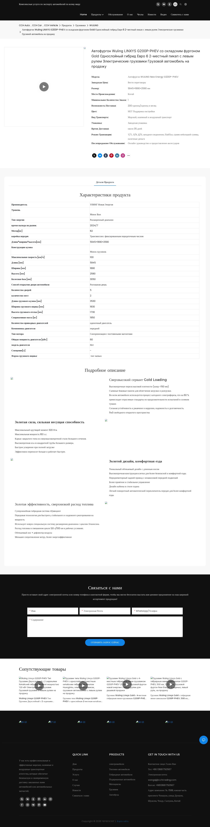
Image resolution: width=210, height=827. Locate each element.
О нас (75, 780)
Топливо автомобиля (119, 769)
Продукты (67, 25)
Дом (74, 764)
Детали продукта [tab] (105, 182)
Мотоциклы (115, 784)
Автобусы (114, 794)
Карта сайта (122, 821)
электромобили (116, 764)
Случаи (76, 785)
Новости (76, 790)
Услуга (75, 774)
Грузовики (80, 25)
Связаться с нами (80, 795)
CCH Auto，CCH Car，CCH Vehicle (38, 25)
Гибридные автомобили (120, 774)
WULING (93, 25)
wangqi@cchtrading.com (162, 780)
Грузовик (113, 789)
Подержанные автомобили (122, 779)
